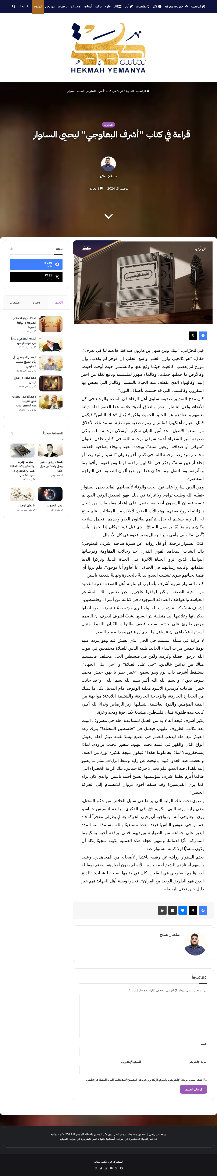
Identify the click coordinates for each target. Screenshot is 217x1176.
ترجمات (63, 6)
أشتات (88, 6)
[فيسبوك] (203, 335)
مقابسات (141, 6)
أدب (127, 6)
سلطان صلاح (108, 176)
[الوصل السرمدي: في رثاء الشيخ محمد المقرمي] (51, 363)
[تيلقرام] (100, 1168)
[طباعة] (162, 910)
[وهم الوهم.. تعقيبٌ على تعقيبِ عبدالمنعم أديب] (51, 402)
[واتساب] (95, 1168)
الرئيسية (196, 6)
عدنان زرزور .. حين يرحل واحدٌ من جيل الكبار (51, 466)
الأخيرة (37, 302)
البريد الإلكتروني (198, 1061)
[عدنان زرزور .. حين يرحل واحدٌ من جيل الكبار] (50, 451)
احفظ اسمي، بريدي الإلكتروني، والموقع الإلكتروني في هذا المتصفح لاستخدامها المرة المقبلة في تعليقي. (144, 1079)
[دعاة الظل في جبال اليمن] (51, 383)
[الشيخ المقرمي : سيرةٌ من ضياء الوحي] (51, 344)
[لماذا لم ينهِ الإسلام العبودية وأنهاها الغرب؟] (51, 324)
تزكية (98, 6)
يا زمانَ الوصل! (26, 505)
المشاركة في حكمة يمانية (109, 1161)
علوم (108, 6)
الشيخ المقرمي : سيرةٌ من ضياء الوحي (23, 340)
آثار (116, 6)
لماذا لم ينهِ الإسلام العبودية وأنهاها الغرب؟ (24, 322)
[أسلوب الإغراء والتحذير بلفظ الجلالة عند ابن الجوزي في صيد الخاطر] (22, 451)
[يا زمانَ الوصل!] (22, 494)
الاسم (204, 1043)
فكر (155, 6)
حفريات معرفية (174, 6)
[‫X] (193, 335)
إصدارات (76, 6)
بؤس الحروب (55, 505)
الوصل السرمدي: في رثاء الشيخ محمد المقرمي (24, 362)
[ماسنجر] (182, 910)
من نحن (50, 6)
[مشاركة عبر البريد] (172, 910)
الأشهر (58, 302)
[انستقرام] (105, 1168)
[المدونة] (108, 47)
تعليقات (15, 302)
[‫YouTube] (111, 1168)
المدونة (37, 6)
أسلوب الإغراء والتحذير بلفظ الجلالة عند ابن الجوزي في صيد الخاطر (22, 468)
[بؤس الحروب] (50, 494)
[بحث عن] (13, 6)
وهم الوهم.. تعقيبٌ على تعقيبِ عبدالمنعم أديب (24, 401)
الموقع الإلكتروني (131, 1061)
